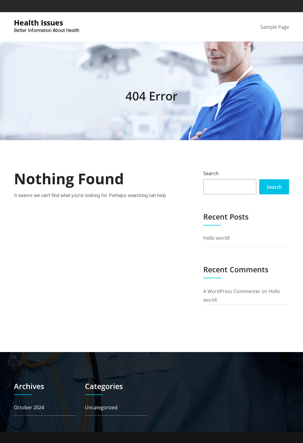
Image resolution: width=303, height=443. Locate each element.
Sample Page (274, 27)
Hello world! (216, 238)
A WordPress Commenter (231, 291)
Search (211, 173)
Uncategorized (101, 407)
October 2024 (29, 407)
